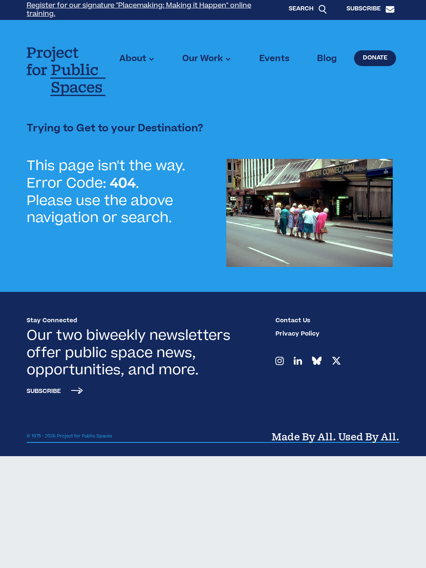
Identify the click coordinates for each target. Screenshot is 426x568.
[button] (137, 59)
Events (274, 59)
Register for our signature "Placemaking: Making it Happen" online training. (139, 10)
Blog (327, 59)
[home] (66, 71)
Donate (375, 58)
